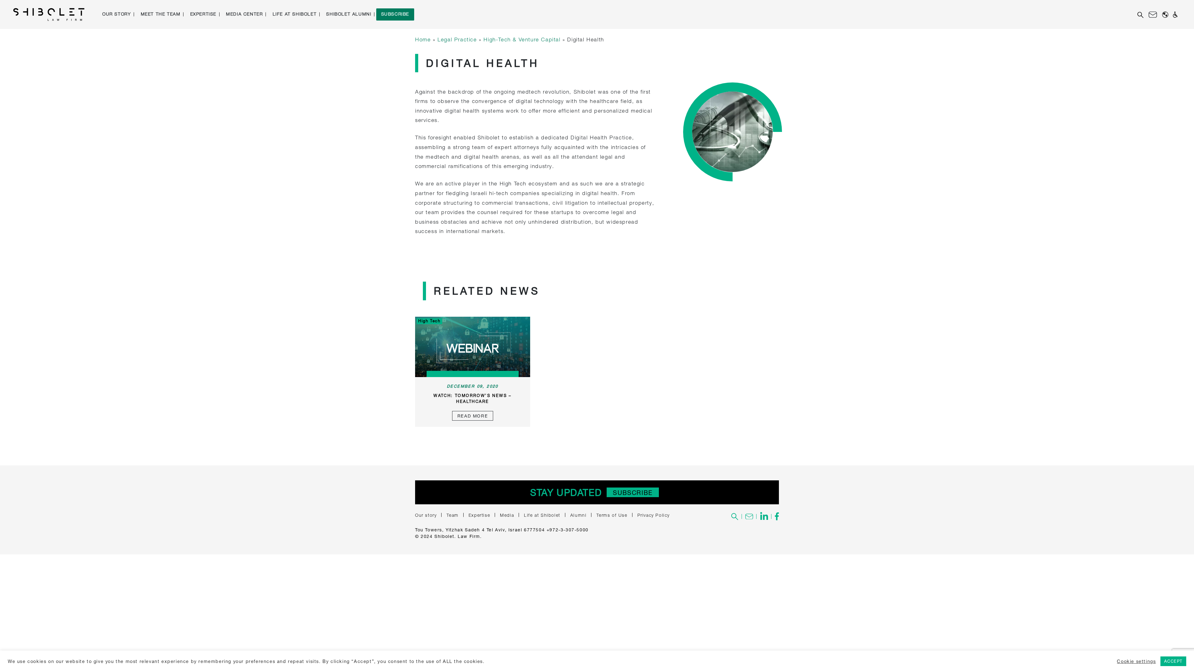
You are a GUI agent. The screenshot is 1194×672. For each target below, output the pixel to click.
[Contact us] (1152, 15)
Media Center (244, 13)
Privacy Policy (653, 515)
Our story (116, 13)
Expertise (203, 13)
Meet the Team (161, 13)
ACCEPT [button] (1173, 661)
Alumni (578, 515)
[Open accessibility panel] (1175, 14)
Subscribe (395, 13)
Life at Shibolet (295, 13)
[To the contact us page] (749, 516)
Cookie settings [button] (1136, 661)
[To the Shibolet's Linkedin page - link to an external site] (764, 516)
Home (423, 39)
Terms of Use (611, 515)
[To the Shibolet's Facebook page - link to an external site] (775, 516)
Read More (472, 415)
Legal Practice (457, 39)
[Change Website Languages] (1165, 14)
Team (452, 515)
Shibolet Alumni (348, 13)
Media (507, 515)
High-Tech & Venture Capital (522, 39)
